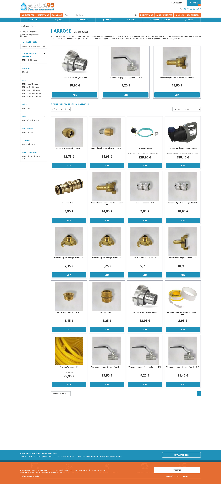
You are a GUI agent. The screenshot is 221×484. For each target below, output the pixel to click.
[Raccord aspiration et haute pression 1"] (177, 61)
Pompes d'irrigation (29, 32)
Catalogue (24, 26)
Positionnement (30, 152)
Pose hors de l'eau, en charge (31, 157)
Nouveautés (28, 15)
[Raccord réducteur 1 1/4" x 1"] (69, 296)
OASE (26, 72)
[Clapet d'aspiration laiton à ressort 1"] (106, 132)
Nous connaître (164, 15)
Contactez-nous (181, 455)
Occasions (57, 15)
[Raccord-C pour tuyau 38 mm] (74, 61)
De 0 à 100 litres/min (31, 120)
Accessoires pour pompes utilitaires (30, 36)
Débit (24, 116)
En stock (27, 108)
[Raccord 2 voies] (69, 186)
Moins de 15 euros (31, 84)
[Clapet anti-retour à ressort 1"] (69, 132)
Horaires (179, 15)
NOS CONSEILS (192, 15)
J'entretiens (82, 20)
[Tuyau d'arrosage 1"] (69, 351)
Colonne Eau (28, 128)
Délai (24, 104)
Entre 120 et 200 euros (32, 93)
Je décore (107, 20)
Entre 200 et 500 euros (32, 96)
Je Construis (34, 20)
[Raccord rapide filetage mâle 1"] (144, 241)
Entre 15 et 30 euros (31, 87)
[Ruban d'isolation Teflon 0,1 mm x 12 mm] (182, 296)
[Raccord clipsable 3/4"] (144, 186)
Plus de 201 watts (30, 60)
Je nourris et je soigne (160, 20)
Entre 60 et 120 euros (32, 90)
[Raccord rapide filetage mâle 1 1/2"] (69, 241)
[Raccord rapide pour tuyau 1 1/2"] (182, 241)
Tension (26, 140)
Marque (26, 68)
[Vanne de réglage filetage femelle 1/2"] (126, 61)
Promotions (43, 15)
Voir (75, 95)
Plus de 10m (28, 132)
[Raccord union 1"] (106, 296)
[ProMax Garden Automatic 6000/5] (182, 132)
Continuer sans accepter (29, 476)
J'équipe (58, 20)
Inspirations (146, 15)
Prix (24, 80)
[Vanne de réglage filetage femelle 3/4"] (182, 351)
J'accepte (177, 470)
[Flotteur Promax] (144, 132)
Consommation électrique (29, 55)
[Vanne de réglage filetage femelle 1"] (106, 351)
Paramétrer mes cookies (177, 476)
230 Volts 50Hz (29, 144)
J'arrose (189, 20)
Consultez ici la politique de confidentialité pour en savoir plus (42, 472)
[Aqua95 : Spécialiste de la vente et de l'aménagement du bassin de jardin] (37, 7)
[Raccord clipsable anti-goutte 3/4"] (182, 186)
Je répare (131, 20)
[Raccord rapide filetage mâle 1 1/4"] (106, 241)
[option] (74, 72)
